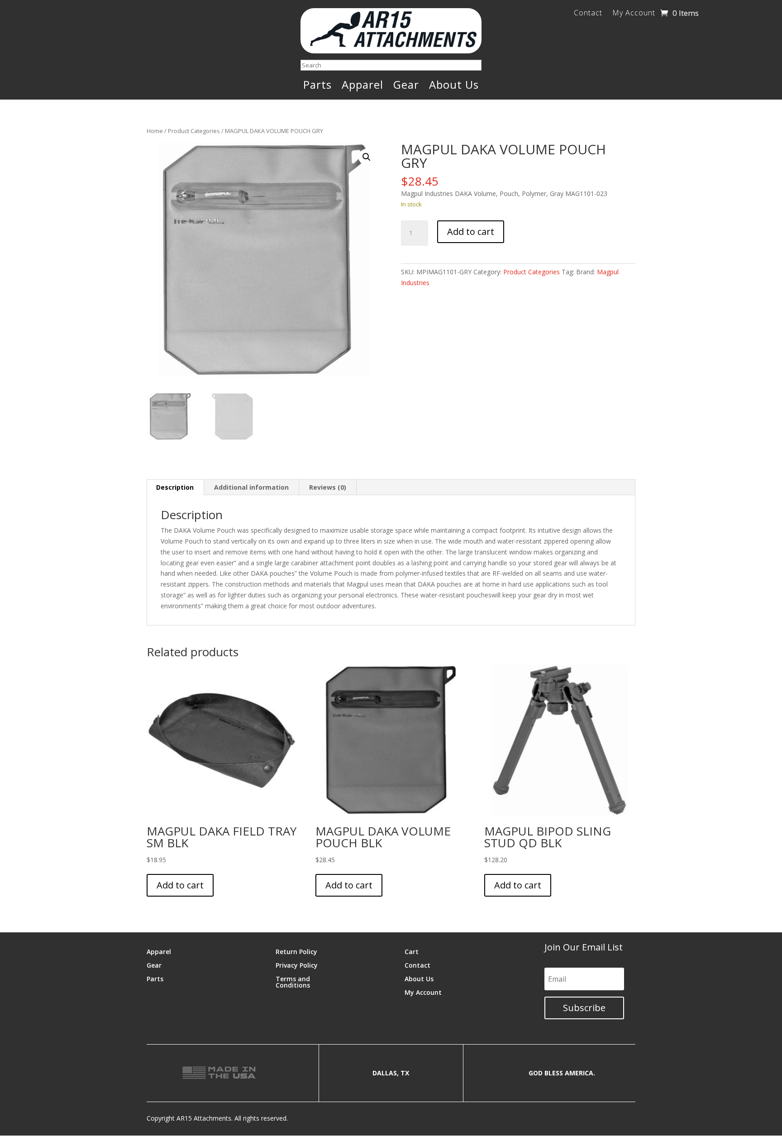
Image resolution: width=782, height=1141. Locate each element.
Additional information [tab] (251, 487)
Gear (406, 86)
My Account (633, 14)
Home (155, 131)
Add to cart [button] (180, 885)
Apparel (362, 86)
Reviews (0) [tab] (327, 487)
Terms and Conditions (293, 981)
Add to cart (470, 231)
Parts (317, 86)
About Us (454, 86)
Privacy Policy (297, 965)
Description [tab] (175, 487)
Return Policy (296, 951)
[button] (366, 157)
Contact (588, 14)
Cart (412, 951)
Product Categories (194, 131)
